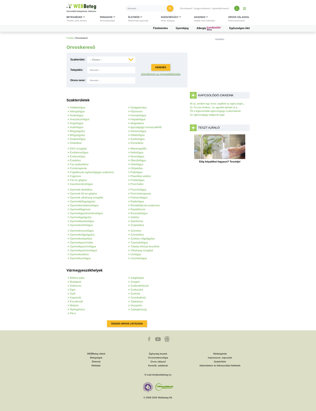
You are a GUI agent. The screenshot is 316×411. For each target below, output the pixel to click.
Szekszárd (137, 289)
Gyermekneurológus (82, 230)
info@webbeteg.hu (161, 374)
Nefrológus (137, 152)
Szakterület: (77, 59)
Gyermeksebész (79, 254)
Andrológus (76, 115)
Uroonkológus (139, 258)
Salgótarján (137, 277)
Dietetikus (76, 143)
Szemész (136, 230)
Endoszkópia (77, 156)
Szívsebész (137, 234)
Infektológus (138, 135)
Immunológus (138, 131)
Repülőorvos (138, 209)
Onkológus (137, 164)
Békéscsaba (77, 277)
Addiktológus (77, 107)
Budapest (75, 281)
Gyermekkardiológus (82, 221)
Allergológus (77, 111)
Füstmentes (160, 28)
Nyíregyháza (77, 309)
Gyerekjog (182, 28)
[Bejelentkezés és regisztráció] (236, 8)
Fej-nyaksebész (79, 164)
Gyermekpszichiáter (81, 242)
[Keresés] (170, 8)
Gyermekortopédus (81, 238)
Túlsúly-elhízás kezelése (145, 246)
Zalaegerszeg (139, 309)
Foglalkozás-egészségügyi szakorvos (92, 172)
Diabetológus (78, 139)
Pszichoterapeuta (141, 193)
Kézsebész (137, 143)
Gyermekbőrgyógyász (82, 201)
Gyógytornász (139, 107)
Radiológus (137, 201)
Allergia (202, 28)
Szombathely (138, 297)
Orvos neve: (77, 80)
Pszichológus (138, 189)
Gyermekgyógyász (81, 217)
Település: (76, 69)
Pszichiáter (137, 184)
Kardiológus (138, 139)
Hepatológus (138, 119)
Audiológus (76, 127)
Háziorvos (136, 111)
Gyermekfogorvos (80, 209)
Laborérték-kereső (220, 8)
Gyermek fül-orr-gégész (83, 193)
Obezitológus (138, 160)
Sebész (135, 217)
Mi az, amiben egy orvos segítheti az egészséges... (217, 103)
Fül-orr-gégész (78, 180)
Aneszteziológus (79, 119)
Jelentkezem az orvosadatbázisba (161, 74)
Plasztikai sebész (141, 176)
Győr (73, 293)
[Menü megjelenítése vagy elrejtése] (244, 8)
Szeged (135, 281)
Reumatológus (139, 213)
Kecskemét (76, 301)
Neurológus (137, 156)
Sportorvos (137, 221)
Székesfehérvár (140, 285)
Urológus (136, 254)
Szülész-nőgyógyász (143, 238)
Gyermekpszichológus (83, 246)
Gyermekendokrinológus (84, 205)
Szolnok (135, 293)
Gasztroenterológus (81, 184)
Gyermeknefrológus (81, 225)
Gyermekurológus (80, 258)
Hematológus (138, 115)
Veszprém (136, 305)
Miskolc (74, 305)
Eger (73, 289)
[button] (76, 19)
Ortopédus (137, 168)
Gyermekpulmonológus (83, 250)
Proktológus (138, 180)
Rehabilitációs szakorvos (145, 205)
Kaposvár (75, 297)
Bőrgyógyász (77, 135)
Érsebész (75, 160)
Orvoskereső (186, 8)
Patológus (136, 172)
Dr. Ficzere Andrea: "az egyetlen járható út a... (214, 107)
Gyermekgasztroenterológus (86, 213)
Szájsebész (137, 225)
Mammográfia (138, 148)
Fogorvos (75, 176)
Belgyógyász (77, 131)
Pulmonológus (139, 197)
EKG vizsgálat (78, 148)
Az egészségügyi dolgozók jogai (207, 114)
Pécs (73, 313)
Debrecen (75, 285)
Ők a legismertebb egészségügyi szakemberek (215, 111)
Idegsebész (137, 123)
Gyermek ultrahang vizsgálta (86, 197)
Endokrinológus (79, 152)
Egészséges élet (239, 28)
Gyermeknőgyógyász (82, 234)
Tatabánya (137, 301)
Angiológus (76, 123)
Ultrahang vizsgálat (142, 250)
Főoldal (69, 38)
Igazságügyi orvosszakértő (146, 127)
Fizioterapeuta (78, 168)
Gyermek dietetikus (81, 189)
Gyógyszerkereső (202, 8)
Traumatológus (139, 242)
